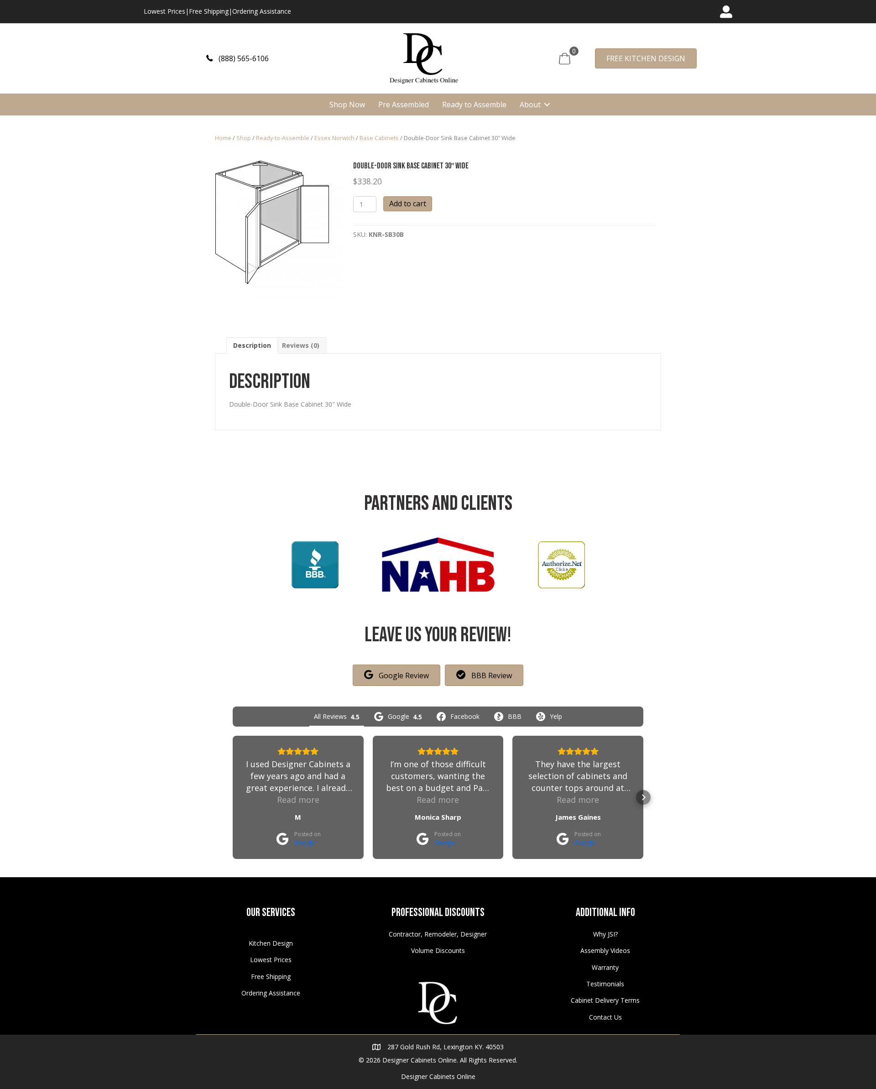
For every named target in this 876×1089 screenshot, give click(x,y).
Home (223, 138)
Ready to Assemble (474, 104)
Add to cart (407, 204)
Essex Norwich (334, 138)
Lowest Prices (164, 11)
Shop (243, 138)
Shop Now (347, 104)
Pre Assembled (403, 104)
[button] (237, 58)
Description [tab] (252, 345)
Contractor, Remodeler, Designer (438, 934)
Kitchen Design (271, 943)
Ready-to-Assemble (282, 138)
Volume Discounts (438, 950)
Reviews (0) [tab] (300, 345)
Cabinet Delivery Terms (605, 1000)
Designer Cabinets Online (438, 1076)
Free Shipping (209, 11)
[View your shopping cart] (564, 57)
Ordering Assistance (261, 11)
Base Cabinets (379, 138)
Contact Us (605, 1017)
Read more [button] (298, 799)
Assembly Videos (605, 950)
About (530, 104)
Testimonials (605, 983)
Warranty (605, 967)
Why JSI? (605, 934)
